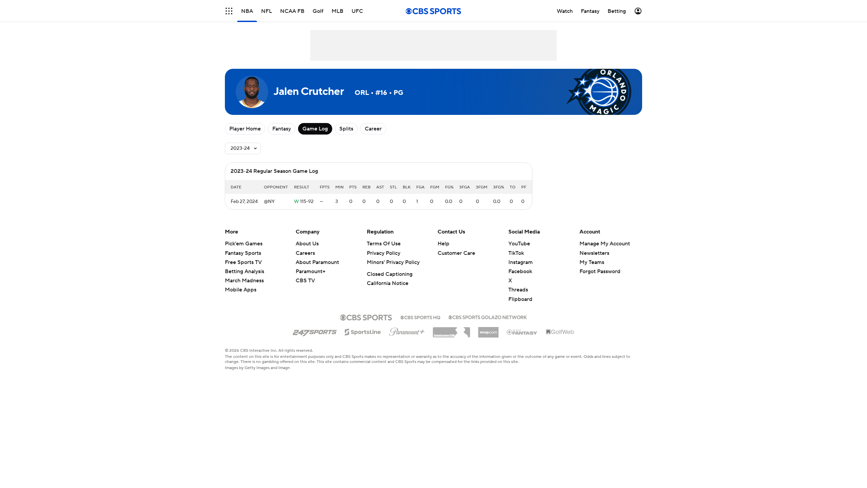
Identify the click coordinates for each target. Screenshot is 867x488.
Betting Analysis (244, 271)
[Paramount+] (407, 330)
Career (373, 128)
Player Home (245, 128)
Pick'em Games (243, 243)
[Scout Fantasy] (522, 331)
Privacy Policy (383, 253)
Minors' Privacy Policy (393, 262)
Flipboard (520, 299)
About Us (307, 243)
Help (443, 243)
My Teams (591, 262)
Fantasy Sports (243, 253)
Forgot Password (599, 271)
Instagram (520, 262)
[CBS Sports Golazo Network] (487, 316)
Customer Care (456, 253)
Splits (346, 128)
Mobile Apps (240, 289)
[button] (229, 11)
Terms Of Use (384, 243)
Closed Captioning (390, 274)
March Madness (244, 280)
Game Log (315, 128)
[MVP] (488, 329)
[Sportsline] (363, 331)
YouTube (519, 243)
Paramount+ (310, 271)
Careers (305, 253)
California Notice (387, 283)
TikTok (516, 253)
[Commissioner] (451, 329)
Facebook (520, 271)
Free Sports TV (243, 262)
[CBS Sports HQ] (420, 316)
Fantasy (281, 128)
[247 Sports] (315, 330)
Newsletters (594, 253)
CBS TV (305, 280)
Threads (518, 289)
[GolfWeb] (560, 332)
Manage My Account (604, 243)
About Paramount (317, 262)
